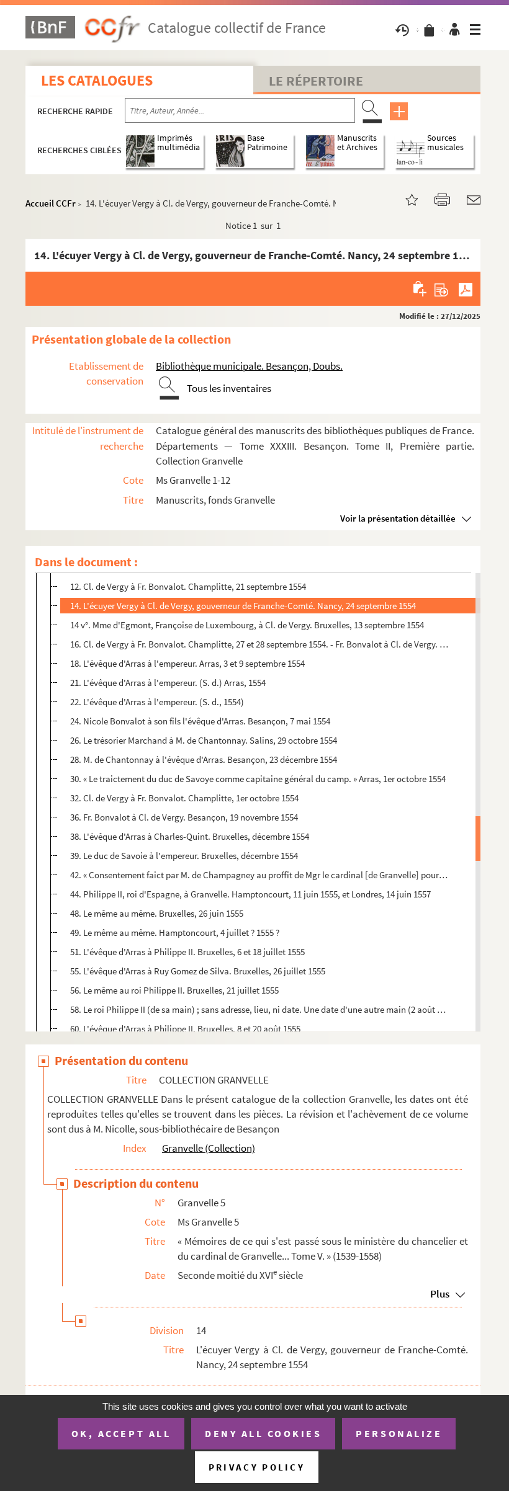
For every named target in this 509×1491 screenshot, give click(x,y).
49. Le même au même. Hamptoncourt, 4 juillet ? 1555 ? (174, 932)
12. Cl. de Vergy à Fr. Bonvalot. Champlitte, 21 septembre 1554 (188, 586)
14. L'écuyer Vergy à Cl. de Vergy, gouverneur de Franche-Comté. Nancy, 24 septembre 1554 (243, 606)
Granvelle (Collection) (208, 1148)
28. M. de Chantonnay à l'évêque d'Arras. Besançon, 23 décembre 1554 (203, 759)
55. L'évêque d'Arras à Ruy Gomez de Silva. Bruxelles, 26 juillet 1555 (197, 971)
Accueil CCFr (50, 203)
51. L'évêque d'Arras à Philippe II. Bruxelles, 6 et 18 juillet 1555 (187, 952)
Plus (439, 1294)
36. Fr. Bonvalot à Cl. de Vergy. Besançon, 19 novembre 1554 (184, 817)
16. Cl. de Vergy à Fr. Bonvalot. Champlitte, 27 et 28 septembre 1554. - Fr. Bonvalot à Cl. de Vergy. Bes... (259, 644)
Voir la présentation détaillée (398, 518)
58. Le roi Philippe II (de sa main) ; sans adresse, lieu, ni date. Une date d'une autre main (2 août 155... (259, 1009)
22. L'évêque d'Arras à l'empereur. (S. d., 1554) (157, 702)
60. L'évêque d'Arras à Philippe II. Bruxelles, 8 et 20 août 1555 (185, 1029)
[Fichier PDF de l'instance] (465, 288)
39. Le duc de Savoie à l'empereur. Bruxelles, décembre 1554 (184, 855)
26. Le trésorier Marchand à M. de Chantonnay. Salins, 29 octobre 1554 (203, 740)
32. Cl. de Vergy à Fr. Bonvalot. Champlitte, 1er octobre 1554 (184, 798)
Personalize (399, 1433)
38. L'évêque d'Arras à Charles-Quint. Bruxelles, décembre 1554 (189, 836)
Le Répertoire (316, 80)
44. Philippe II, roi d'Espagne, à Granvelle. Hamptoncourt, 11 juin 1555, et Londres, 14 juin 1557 (250, 894)
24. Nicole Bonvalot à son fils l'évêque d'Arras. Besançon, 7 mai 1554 (200, 721)
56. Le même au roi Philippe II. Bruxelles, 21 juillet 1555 (174, 990)
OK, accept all (121, 1433)
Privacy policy (257, 1467)
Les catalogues (97, 80)
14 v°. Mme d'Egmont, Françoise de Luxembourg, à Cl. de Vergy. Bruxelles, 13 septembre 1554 (247, 625)
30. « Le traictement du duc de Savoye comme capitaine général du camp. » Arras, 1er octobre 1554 (258, 779)
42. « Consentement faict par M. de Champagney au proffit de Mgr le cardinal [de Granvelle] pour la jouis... (259, 875)
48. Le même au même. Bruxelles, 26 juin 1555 (156, 913)
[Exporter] (442, 288)
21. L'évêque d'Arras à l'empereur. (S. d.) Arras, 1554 (168, 682)
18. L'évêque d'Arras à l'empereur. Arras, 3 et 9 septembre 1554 (187, 663)
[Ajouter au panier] (420, 288)
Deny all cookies (263, 1433)
